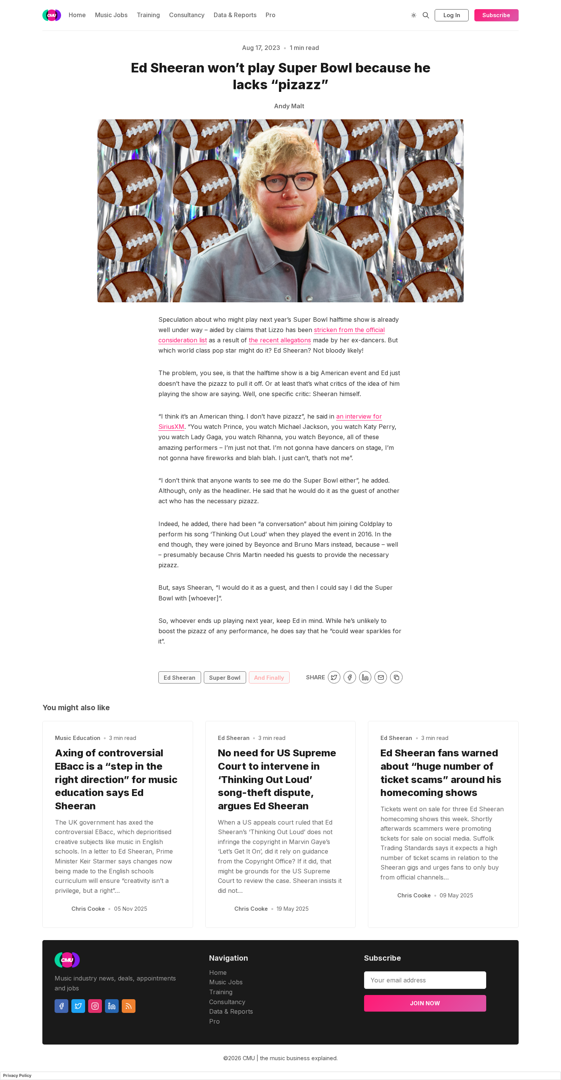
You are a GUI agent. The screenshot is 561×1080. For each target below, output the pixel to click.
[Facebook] (61, 1006)
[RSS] (128, 1006)
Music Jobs (111, 15)
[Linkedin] (112, 1006)
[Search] (426, 15)
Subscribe (496, 15)
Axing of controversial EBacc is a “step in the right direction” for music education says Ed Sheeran (116, 779)
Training (148, 15)
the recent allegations (280, 340)
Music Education (77, 738)
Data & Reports (235, 15)
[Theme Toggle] (414, 15)
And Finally (269, 677)
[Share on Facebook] (349, 677)
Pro (271, 15)
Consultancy (187, 15)
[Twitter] (78, 1006)
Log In (451, 15)
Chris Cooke (88, 908)
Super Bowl (224, 677)
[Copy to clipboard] (396, 677)
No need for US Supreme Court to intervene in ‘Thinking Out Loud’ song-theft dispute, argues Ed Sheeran (277, 779)
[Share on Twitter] (334, 677)
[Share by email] (380, 677)
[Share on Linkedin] (365, 677)
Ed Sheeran (179, 677)
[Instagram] (95, 1006)
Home (77, 15)
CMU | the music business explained (290, 1058)
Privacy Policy (17, 1075)
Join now (425, 1003)
